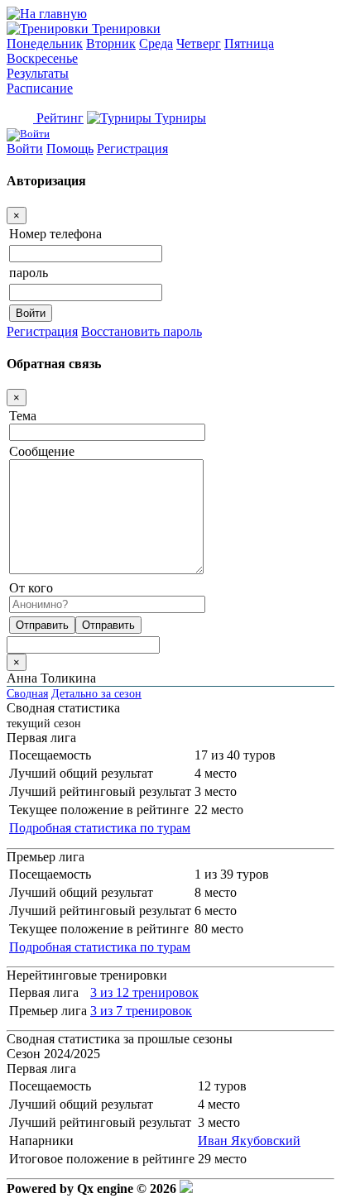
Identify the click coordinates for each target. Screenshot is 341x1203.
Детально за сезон (96, 693)
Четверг (198, 43)
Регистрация (132, 148)
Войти (25, 148)
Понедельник (45, 43)
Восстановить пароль (141, 331)
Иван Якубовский (249, 1141)
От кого (31, 588)
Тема (22, 416)
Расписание (40, 88)
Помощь (70, 148)
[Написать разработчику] (186, 1188)
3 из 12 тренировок (144, 992)
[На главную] (47, 14)
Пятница (249, 43)
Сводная (27, 693)
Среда (156, 43)
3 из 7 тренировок (141, 1011)
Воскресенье (42, 58)
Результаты (38, 73)
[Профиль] (28, 134)
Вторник (111, 43)
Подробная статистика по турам (99, 828)
